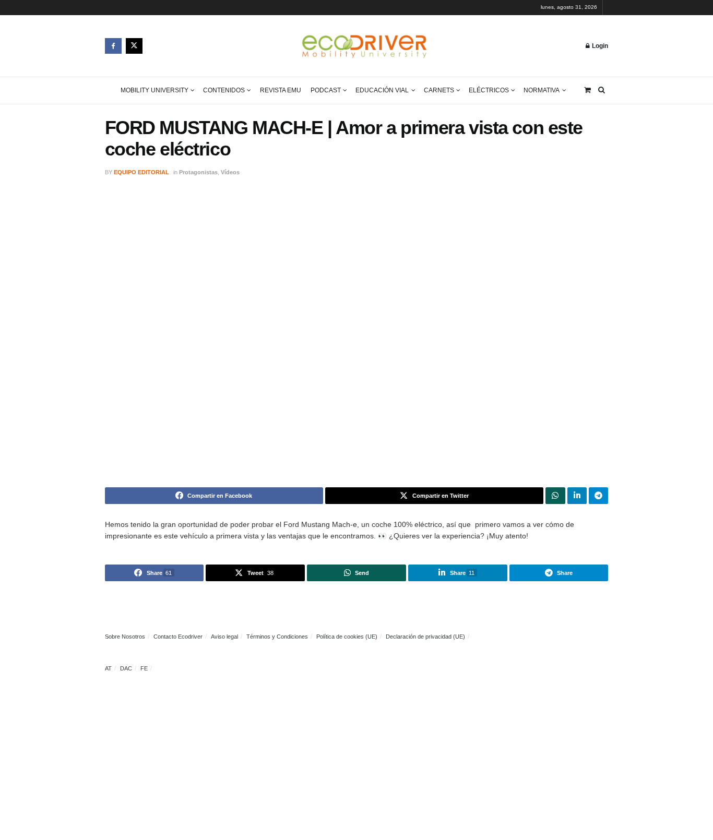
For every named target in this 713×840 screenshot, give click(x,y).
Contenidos (224, 90)
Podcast (326, 90)
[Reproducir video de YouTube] (357, 332)
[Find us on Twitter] (134, 46)
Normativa (542, 90)
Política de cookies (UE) (346, 636)
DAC (126, 668)
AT (108, 668)
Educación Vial (382, 90)
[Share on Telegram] (598, 495)
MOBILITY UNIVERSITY (154, 90)
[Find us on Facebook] (113, 46)
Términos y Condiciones (277, 636)
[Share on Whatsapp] (555, 495)
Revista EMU (280, 90)
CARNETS (439, 90)
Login (599, 46)
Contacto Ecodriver (178, 636)
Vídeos (230, 172)
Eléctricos (489, 90)
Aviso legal (224, 636)
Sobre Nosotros (125, 636)
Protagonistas (198, 172)
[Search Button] (601, 90)
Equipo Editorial (141, 172)
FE (144, 668)
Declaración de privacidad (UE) (425, 636)
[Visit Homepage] (364, 46)
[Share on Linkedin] (577, 495)
